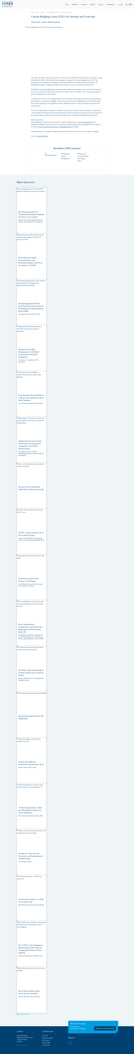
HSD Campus (45, 1040)
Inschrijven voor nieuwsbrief (105, 1028)
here (97, 131)
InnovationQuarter (42, 136)
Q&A (54, 101)
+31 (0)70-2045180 (23, 1045)
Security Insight (46, 1042)
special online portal (85, 122)
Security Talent (46, 1045)
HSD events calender (47, 1038)
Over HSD (45, 1035)
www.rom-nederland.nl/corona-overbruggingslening (55, 127)
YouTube (70, 1043)
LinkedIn (70, 1041)
